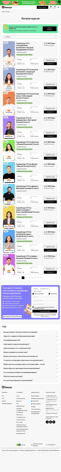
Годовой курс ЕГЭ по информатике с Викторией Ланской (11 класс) (26, 120)
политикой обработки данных (48, 315)
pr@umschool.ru (50, 408)
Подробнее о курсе (50, 60)
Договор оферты (14, 450)
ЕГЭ (3, 396)
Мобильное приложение (37, 398)
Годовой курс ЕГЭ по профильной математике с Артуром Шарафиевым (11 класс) (25, 46)
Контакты (18, 401)
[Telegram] (53, 421)
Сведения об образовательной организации (21, 410)
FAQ (17, 403)
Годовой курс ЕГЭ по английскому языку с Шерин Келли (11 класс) (24, 234)
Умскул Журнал (35, 396)
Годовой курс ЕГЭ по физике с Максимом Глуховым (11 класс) (27, 187)
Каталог (4, 401)
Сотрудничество (20, 417)
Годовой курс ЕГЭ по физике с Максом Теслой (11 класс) (26, 165)
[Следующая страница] (41, 277)
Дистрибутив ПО (20, 433)
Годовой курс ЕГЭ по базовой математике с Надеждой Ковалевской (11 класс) (27, 72)
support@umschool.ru (51, 404)
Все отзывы (19, 422)
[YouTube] (50, 421)
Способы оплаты (20, 420)
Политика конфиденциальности (27, 450)
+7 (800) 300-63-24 (51, 399)
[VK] (47, 421)
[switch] (33, 307)
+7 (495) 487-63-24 (51, 396)
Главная (3, 11)
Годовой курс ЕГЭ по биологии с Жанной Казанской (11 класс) (27, 143)
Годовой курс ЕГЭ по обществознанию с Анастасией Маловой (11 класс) (27, 210)
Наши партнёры (20, 406)
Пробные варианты (7, 403)
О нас (17, 396)
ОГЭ (3, 398)
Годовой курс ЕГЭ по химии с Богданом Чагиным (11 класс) (26, 257)
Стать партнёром (35, 409)
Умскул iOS (35, 401)
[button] (59, 2)
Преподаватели (20, 398)
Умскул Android (37, 404)
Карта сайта (19, 414)
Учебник (33, 406)
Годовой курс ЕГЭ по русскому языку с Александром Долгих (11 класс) (27, 96)
